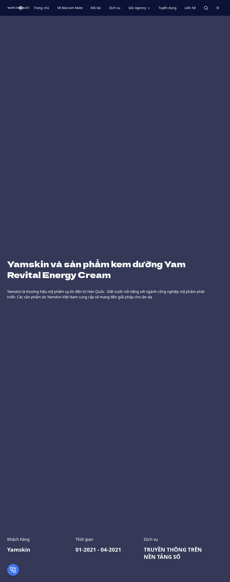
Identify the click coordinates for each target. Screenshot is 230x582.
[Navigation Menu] (206, 7)
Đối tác (96, 8)
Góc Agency (137, 8)
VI (217, 8)
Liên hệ (190, 8)
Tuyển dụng (168, 8)
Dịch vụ (114, 8)
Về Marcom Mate (70, 8)
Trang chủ (41, 8)
